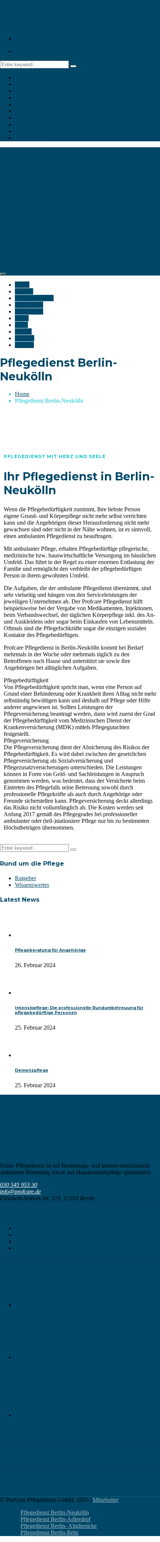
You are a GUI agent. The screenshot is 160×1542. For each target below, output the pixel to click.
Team (21, 118)
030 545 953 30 (33, 51)
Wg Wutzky (29, 104)
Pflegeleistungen (34, 91)
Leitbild (24, 84)
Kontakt (24, 138)
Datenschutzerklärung (40, 1228)
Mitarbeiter (105, 1500)
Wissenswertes (32, 885)
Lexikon (25, 1248)
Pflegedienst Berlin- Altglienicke (58, 1526)
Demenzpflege (31, 1070)
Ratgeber (25, 878)
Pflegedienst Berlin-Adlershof (55, 1519)
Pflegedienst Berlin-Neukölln (54, 1512)
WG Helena (29, 97)
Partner (23, 124)
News (22, 111)
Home (22, 77)
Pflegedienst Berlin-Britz (49, 1532)
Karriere (24, 131)
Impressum (28, 1235)
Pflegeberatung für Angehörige (50, 950)
